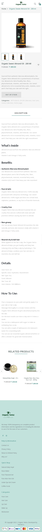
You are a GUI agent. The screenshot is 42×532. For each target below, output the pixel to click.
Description (21, 113)
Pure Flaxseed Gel (7, 475)
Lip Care (4, 504)
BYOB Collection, (26, 100)
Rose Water (5, 471)
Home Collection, (8, 103)
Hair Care (5, 500)
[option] (21, 32)
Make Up (4, 508)
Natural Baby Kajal (8, 467)
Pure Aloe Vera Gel (8, 479)
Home (4, 9)
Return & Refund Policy (9, 453)
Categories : (6, 100)
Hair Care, (35, 100)
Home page (18, 103)
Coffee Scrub (6, 486)
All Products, (15, 100)
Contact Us (5, 445)
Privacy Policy (6, 449)
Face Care (5, 497)
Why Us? (4, 457)
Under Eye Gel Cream (9, 482)
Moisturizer (5, 512)
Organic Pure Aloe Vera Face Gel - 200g (31, 379)
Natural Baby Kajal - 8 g (10, 378)
